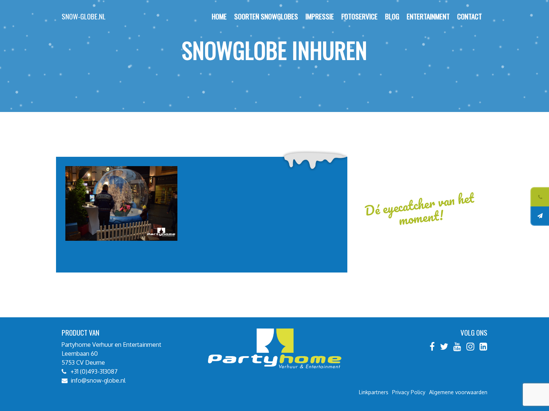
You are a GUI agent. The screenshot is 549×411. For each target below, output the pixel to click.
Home (219, 16)
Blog (392, 16)
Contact (469, 16)
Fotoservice (359, 16)
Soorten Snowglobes (266, 16)
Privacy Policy (408, 392)
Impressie (319, 16)
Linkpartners (373, 392)
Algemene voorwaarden (458, 392)
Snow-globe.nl (84, 16)
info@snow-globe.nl (98, 380)
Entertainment (428, 16)
